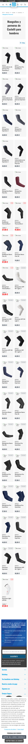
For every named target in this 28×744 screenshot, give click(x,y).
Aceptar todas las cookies (14, 741)
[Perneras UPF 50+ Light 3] (20, 310)
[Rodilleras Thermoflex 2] (7, 213)
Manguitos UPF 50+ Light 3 (19, 287)
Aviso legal (21, 729)
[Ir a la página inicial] (14, 4)
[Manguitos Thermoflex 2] (7, 277)
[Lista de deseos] (21, 4)
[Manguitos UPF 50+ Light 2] (20, 558)
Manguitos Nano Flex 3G (7, 444)
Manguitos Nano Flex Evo (7, 192)
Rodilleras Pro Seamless (6, 475)
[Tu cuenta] (18, 4)
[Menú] (3, 4)
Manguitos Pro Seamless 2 (19, 68)
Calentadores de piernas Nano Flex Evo (20, 161)
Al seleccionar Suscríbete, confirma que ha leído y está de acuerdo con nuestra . (13, 662)
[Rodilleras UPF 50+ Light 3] (20, 341)
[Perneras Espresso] (20, 372)
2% (3, 1)
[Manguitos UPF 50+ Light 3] (20, 277)
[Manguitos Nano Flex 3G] (7, 434)
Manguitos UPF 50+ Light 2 (19, 568)
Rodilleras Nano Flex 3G (7, 255)
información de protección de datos (11, 664)
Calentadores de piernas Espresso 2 (7, 99)
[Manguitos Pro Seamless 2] (20, 57)
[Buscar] (6, 4)
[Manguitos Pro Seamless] (20, 465)
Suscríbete (14, 656)
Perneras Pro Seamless (19, 444)
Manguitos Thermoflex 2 (6, 287)
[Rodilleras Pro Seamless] (7, 465)
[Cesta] (25, 4)
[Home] (3, 12)
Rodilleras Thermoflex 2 (6, 223)
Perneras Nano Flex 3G (19, 255)
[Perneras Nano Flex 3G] (20, 245)
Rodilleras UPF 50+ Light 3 (19, 351)
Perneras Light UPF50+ (6, 599)
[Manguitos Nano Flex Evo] (7, 182)
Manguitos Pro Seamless (19, 475)
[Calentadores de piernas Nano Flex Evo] (20, 151)
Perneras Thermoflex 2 (19, 223)
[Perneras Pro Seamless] (20, 434)
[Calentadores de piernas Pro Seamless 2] (7, 57)
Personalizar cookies (14, 733)
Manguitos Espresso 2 (5, 130)
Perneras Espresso (17, 382)
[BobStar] (10, 4)
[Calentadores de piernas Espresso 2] (7, 88)
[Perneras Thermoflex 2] (20, 213)
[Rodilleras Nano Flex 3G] (7, 245)
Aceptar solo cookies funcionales (14, 737)
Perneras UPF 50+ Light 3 (20, 320)
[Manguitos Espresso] (20, 182)
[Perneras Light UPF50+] (7, 589)
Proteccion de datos (10, 729)
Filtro (23, 43)
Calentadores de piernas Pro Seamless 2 (7, 68)
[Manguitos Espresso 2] (7, 119)
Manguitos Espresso (18, 192)
